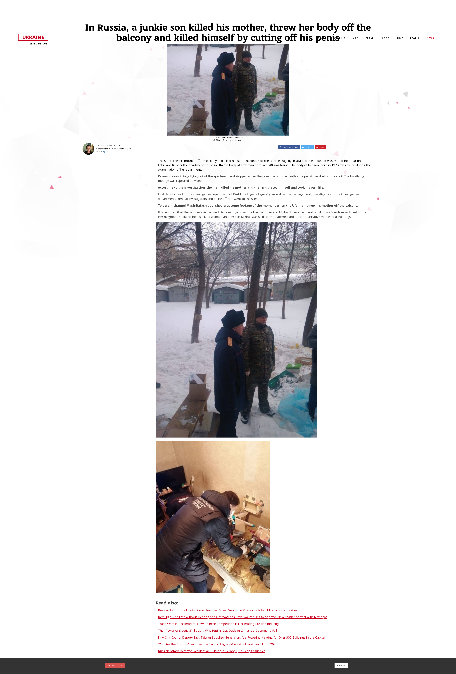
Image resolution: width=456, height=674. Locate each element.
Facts (322, 38)
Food (386, 38)
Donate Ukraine (115, 665)
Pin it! (322, 147)
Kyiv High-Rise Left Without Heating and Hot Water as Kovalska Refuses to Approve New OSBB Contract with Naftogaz (242, 617)
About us (341, 665)
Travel (370, 38)
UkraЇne (35, 37)
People (415, 38)
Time (400, 38)
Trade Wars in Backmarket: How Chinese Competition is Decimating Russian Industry (218, 624)
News (430, 38)
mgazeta (106, 151)
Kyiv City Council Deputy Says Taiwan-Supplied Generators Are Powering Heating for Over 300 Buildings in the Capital (241, 637)
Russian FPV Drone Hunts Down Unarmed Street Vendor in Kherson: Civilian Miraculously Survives (227, 610)
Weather (339, 38)
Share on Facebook (291, 147)
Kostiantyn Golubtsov (108, 145)
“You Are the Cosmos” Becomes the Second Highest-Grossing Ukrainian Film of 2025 (217, 644)
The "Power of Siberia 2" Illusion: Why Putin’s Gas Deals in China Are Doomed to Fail (217, 630)
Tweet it (309, 147)
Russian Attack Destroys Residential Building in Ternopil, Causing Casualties (211, 651)
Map (355, 38)
